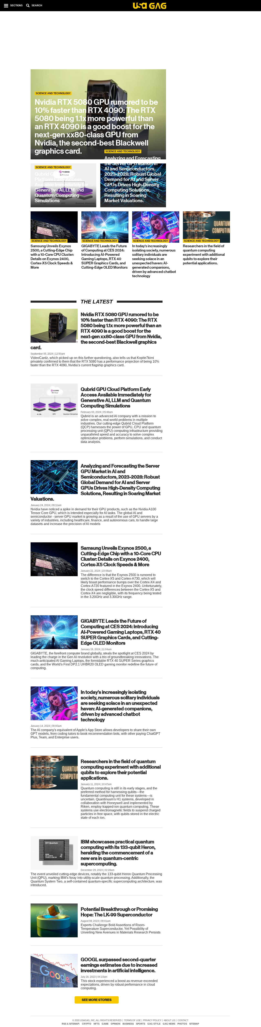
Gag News (169, 1024)
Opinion (115, 1024)
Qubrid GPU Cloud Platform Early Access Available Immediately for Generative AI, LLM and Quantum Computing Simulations (116, 397)
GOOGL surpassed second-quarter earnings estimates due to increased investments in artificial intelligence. (119, 965)
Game (105, 1024)
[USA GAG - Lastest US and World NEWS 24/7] (150, 6)
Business (128, 1024)
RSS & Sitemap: (71, 1024)
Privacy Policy (152, 1020)
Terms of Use (132, 1020)
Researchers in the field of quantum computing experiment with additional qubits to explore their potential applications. (121, 770)
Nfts (97, 1024)
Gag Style (153, 1024)
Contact (183, 1020)
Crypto (86, 1024)
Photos (182, 1024)
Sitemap (194, 1024)
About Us (169, 1020)
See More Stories (97, 1000)
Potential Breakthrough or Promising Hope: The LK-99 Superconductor (119, 912)
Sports (140, 1024)
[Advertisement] (130, 40)
